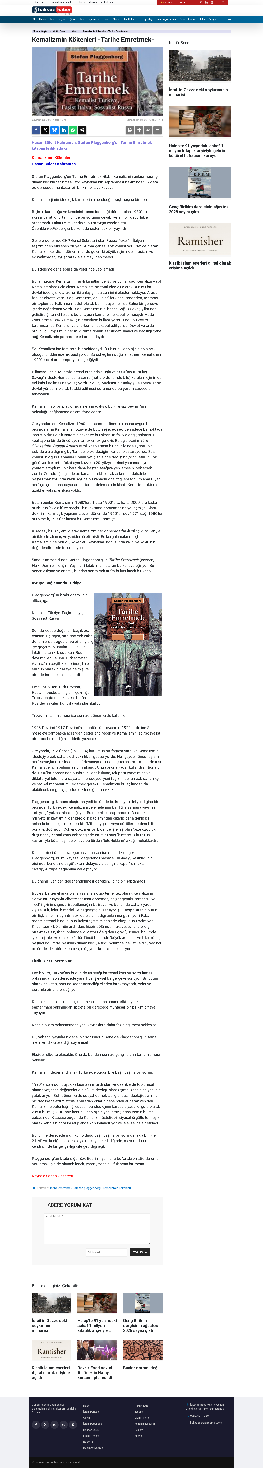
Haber (42, 19)
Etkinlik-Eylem (130, 19)
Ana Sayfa (41, 31)
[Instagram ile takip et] (212, 2)
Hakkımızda (141, 1405)
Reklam (139, 1429)
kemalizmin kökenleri (117, 1188)
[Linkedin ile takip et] (206, 2)
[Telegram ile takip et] (73, 1425)
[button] (139, 130)
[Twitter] (45, 130)
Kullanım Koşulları (145, 1423)
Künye (138, 1435)
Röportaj (147, 19)
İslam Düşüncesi (89, 19)
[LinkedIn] (64, 130)
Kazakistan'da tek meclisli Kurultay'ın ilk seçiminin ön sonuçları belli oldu (76, 2)
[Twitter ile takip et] (200, 2)
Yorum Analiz (187, 19)
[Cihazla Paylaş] (82, 130)
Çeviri (73, 19)
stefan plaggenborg (87, 1188)
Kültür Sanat (59, 31)
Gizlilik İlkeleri (142, 1417)
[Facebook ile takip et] (195, 2)
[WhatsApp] (73, 130)
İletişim (139, 1411)
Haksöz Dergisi (208, 19)
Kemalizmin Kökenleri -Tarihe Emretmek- (105, 31)
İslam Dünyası (58, 19)
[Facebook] (36, 130)
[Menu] (230, 20)
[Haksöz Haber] (52, 10)
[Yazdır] (130, 130)
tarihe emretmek (61, 1188)
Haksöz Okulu (111, 19)
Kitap (74, 31)
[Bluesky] (54, 130)
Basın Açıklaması (166, 19)
